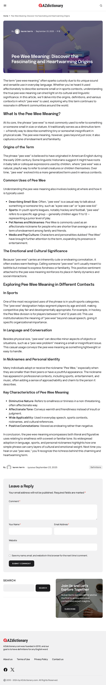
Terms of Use (23, 659)
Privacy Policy (41, 659)
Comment (14, 501)
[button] (5, 5)
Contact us (57, 659)
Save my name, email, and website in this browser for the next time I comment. (50, 555)
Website (13, 540)
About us (7, 659)
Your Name (15, 524)
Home (5, 16)
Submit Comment (21, 563)
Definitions (96, 467)
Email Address (61, 524)
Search (9, 580)
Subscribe (70, 609)
